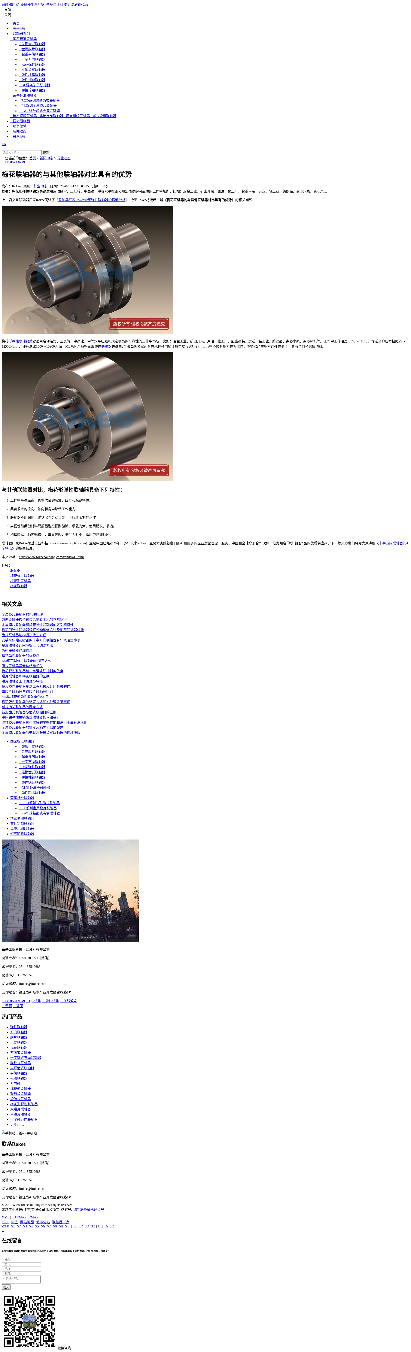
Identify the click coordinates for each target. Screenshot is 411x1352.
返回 (18, 1006)
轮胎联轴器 (18, 1078)
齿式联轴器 (18, 1042)
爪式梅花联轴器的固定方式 (22, 707)
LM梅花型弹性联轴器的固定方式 (26, 661)
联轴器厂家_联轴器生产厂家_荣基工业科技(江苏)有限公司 (45, 4)
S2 (19, 1226)
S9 (61, 1226)
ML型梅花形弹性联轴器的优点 (25, 697)
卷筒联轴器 (18, 1073)
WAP (5, 1226)
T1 (75, 1226)
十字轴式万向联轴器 (25, 1058)
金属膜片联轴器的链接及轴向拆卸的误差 (32, 727)
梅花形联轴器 (20, 581)
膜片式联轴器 (20, 1063)
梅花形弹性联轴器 (24, 1104)
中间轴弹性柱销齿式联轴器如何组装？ (31, 717)
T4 (93, 1226)
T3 (87, 1226)
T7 (112, 1226)
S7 (49, 1226)
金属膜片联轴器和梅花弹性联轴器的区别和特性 (38, 625)
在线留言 (68, 1001)
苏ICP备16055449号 (89, 1210)
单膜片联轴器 (20, 1114)
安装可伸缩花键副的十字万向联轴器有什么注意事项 (41, 640)
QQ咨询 (33, 1001)
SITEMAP (19, 1217)
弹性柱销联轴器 (32, 75)
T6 (106, 1226)
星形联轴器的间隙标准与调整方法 (27, 645)
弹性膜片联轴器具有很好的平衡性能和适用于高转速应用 (44, 722)
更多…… (17, 1124)
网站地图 (27, 1222)
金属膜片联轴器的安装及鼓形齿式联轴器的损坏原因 (41, 733)
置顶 (7, 1006)
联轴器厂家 (60, 1222)
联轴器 (106, 346)
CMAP (33, 1217)
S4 (31, 1226)
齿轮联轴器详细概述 (17, 650)
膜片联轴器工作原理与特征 (22, 681)
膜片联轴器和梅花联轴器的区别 (26, 676)
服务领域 (18, 126)
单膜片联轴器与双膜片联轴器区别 (27, 691)
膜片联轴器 (18, 1037)
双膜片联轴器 (20, 1109)
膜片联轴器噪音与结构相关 (22, 666)
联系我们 (18, 136)
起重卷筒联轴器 (32, 54)
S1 (13, 1226)
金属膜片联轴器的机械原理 (22, 614)
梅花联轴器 (18, 586)
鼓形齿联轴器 (20, 1094)
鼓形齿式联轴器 (32, 44)
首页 (15, 23)
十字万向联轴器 (32, 59)
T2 (81, 1226)
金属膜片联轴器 (32, 49)
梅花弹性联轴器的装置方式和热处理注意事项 (36, 702)
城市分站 (43, 1222)
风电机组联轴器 (76, 116)
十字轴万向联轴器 (24, 1119)
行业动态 (64, 158)
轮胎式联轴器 (20, 1099)
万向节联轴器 (20, 1053)
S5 (37, 1226)
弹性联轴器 (20, 341)
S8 (55, 1226)
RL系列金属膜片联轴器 (38, 106)
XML (5, 1217)
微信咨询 (50, 1001)
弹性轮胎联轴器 (32, 90)
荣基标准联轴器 (23, 95)
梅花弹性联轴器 (32, 64)
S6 (43, 1226)
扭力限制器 (20, 121)
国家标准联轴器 (23, 39)
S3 (25, 1226)
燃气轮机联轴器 (103, 116)
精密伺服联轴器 (23, 116)
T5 (99, 1226)
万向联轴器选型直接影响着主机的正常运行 (34, 619)
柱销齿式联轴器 (32, 70)
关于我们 (18, 28)
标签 (14, 1222)
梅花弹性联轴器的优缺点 (20, 655)
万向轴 (15, 1083)
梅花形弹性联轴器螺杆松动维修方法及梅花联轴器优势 (43, 630)
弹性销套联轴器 (32, 80)
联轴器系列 (20, 34)
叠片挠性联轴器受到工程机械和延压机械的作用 (38, 686)
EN (4, 144)
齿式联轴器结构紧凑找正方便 (24, 635)
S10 (67, 1226)
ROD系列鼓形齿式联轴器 (39, 100)
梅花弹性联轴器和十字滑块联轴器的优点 (32, 671)
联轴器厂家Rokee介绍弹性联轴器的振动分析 (91, 200)
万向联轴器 (18, 1032)
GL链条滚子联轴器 (34, 85)
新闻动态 (18, 131)
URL (5, 1222)
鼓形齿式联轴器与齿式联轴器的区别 (29, 712)
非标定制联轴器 (50, 116)
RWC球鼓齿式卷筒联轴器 (39, 111)
